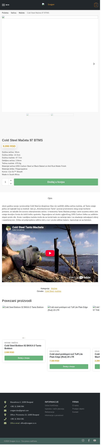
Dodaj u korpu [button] (24, 358)
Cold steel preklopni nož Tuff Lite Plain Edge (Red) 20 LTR (66, 355)
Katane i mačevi (11, 343)
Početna (5, 13)
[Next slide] (94, 64)
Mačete (22, 13)
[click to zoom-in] (50, 64)
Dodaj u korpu (56, 182)
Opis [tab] (50, 198)
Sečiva (13, 13)
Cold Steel (49, 291)
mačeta (58, 291)
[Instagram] (83, 440)
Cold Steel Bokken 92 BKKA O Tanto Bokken (23, 347)
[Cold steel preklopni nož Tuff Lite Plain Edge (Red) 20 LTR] (69, 327)
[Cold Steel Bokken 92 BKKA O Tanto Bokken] (24, 323)
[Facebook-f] (89, 440)
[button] (96, 5)
